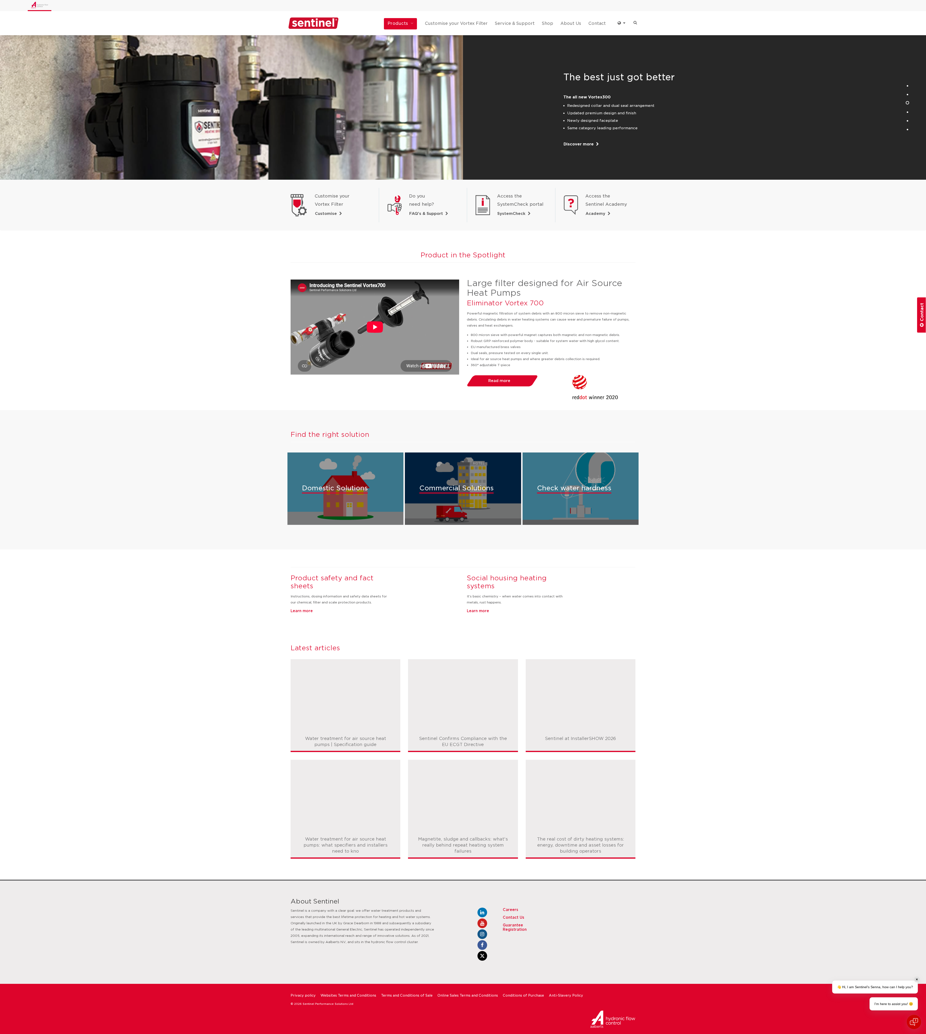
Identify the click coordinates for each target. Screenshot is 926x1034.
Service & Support (515, 23)
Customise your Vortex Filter (456, 23)
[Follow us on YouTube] (482, 923)
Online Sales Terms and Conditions (467, 995)
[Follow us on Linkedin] (482, 912)
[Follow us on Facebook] (482, 945)
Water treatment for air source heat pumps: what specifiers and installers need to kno (346, 845)
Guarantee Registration (515, 927)
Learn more (302, 611)
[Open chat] (914, 1022)
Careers (510, 910)
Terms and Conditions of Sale (407, 995)
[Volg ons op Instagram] (482, 934)
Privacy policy (303, 995)
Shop (547, 23)
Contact (597, 23)
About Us (570, 23)
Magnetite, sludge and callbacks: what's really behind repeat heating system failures (463, 845)
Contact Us (513, 917)
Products (398, 23)
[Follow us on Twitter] (482, 956)
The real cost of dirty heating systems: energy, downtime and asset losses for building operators (580, 845)
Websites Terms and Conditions (348, 995)
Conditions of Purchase (523, 995)
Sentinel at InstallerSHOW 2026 (580, 738)
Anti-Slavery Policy (566, 995)
